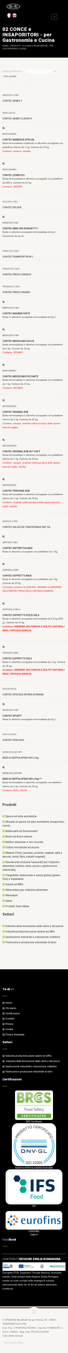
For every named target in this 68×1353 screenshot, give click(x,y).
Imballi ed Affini (14, 884)
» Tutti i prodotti (9, 76)
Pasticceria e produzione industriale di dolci (30, 942)
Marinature (11, 895)
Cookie (9, 1029)
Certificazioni (12, 1013)
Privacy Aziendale (14, 1034)
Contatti (9, 1018)
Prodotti (15, 46)
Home (5, 46)
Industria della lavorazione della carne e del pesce (34, 926)
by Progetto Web (13, 1342)
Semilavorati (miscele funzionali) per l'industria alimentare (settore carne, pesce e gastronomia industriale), (30, 866)
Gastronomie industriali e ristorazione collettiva (32, 937)
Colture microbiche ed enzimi (22, 847)
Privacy (9, 1023)
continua (7, 1288)
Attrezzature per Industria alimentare (26, 889)
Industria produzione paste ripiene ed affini (30, 931)
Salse (8, 900)
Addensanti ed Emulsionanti (21, 831)
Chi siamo (10, 1008)
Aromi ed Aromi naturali (18, 836)
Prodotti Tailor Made (17, 906)
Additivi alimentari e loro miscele (24, 842)
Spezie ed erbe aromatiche (21, 816)
